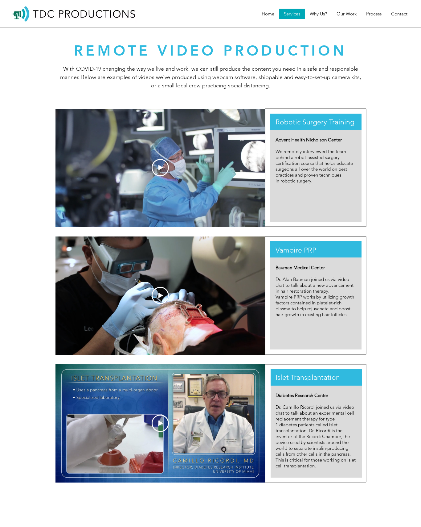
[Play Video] (160, 167)
